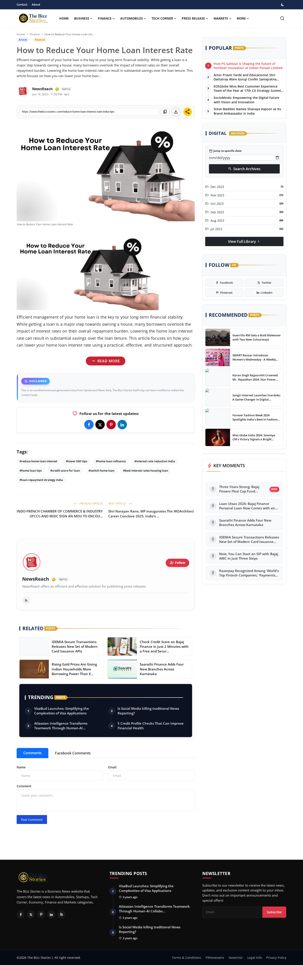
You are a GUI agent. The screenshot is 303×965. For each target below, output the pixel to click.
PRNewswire (215, 957)
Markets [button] (221, 18)
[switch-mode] (283, 4)
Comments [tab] (32, 752)
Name (21, 767)
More (241, 18)
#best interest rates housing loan (145, 471)
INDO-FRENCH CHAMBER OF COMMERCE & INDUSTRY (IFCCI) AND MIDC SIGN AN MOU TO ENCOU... (60, 513)
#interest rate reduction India (154, 461)
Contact (22, 4)
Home (64, 18)
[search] (282, 18)
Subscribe (274, 912)
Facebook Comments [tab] (73, 753)
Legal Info (254, 957)
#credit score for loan (65, 471)
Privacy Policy (276, 957)
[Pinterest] (111, 424)
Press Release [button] (193, 18)
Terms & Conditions (186, 957)
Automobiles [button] (131, 18)
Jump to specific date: (225, 151)
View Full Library (244, 241)
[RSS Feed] (26, 600)
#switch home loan (101, 471)
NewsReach (35, 579)
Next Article (117, 503)
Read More (105, 361)
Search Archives (244, 168)
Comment (24, 786)
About (36, 4)
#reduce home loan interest (38, 461)
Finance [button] (105, 18)
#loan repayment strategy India (41, 480)
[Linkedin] (122, 424)
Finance (35, 34)
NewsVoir (236, 957)
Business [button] (81, 18)
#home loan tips (31, 471)
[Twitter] (100, 424)
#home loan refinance (111, 461)
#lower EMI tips (76, 461)
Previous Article (91, 503)
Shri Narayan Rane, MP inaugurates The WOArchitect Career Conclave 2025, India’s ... (151, 513)
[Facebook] (89, 424)
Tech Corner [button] (162, 18)
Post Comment (32, 819)
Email (112, 767)
